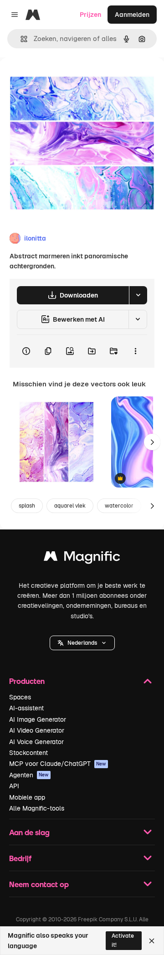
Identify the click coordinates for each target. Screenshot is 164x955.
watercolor (119, 505)
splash (27, 505)
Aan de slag (29, 832)
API (14, 786)
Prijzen (90, 14)
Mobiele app (27, 797)
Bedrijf (20, 858)
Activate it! (123, 940)
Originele (60, 78)
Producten (27, 681)
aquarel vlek (70, 505)
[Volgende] (152, 442)
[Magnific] (82, 558)
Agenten (29, 775)
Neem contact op (39, 884)
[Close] (151, 940)
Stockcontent (28, 753)
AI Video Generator (36, 730)
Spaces (20, 697)
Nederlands (82, 643)
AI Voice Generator (36, 742)
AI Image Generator (37, 719)
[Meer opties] (135, 351)
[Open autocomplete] (20, 39)
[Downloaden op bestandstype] (138, 295)
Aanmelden (132, 14)
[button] (82, 643)
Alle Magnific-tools (36, 808)
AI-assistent (26, 708)
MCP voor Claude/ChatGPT (57, 764)
